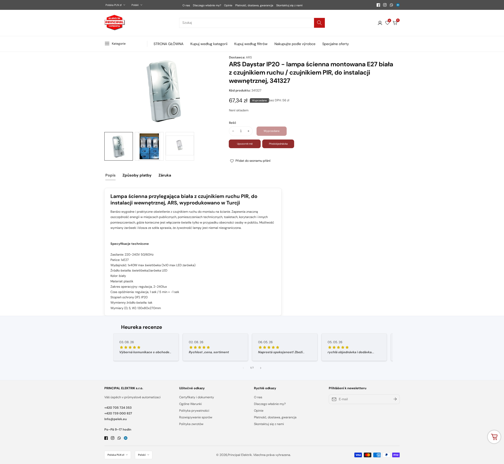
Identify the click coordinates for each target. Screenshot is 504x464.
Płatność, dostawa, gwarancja (254, 5)
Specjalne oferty (335, 44)
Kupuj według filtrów (251, 44)
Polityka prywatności (194, 411)
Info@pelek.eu (115, 419)
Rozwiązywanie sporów (195, 417)
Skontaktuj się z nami (289, 5)
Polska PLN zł (114, 5)
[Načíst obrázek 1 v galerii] (118, 146)
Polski (135, 5)
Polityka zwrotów (191, 424)
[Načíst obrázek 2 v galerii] (149, 146)
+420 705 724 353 (118, 408)
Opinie (228, 5)
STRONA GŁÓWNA (168, 44)
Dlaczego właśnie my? (207, 5)
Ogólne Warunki (190, 404)
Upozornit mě (245, 143)
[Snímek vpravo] (260, 368)
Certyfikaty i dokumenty (196, 397)
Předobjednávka (278, 143)
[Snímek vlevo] (243, 368)
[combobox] (252, 23)
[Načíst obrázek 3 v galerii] (180, 146)
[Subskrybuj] (395, 399)
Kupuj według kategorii (208, 44)
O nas (186, 5)
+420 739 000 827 (118, 413)
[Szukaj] (319, 23)
